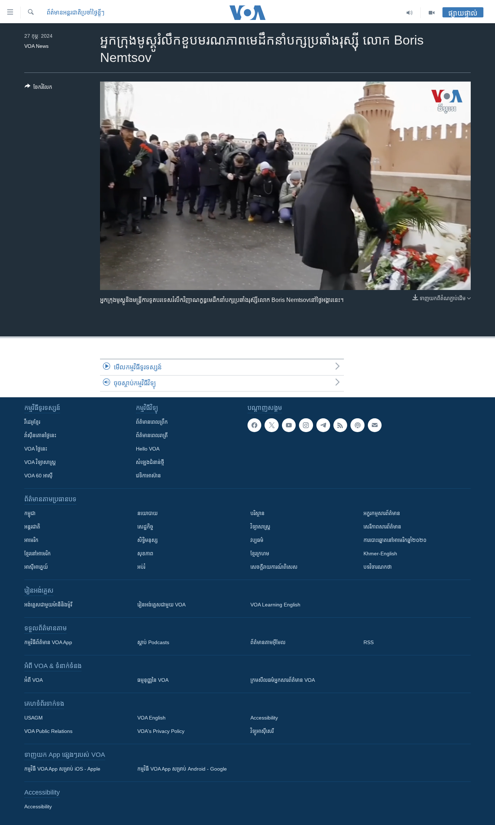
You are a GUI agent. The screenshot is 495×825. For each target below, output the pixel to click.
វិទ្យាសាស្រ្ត (260, 527)
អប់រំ (141, 567)
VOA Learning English (275, 605)
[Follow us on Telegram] (323, 425)
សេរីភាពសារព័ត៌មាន (382, 527)
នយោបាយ (147, 513)
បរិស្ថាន (257, 513)
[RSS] (340, 425)
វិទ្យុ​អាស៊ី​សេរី (262, 731)
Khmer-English (380, 553)
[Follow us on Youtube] (289, 425)
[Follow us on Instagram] (306, 425)
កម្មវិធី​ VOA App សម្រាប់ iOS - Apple (62, 769)
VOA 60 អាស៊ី (38, 475)
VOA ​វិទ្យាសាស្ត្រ (40, 462)
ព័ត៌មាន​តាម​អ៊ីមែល (268, 642)
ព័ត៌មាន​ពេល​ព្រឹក (152, 422)
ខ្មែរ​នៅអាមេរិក (37, 553)
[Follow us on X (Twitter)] (271, 425)
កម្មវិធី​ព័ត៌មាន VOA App (48, 642)
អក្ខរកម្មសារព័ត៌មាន (381, 513)
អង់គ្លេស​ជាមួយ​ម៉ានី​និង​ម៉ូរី (48, 605)
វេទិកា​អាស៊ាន (148, 475)
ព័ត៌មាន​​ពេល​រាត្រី (152, 435)
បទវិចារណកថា (377, 567)
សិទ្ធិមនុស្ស (147, 540)
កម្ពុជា (30, 513)
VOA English (151, 718)
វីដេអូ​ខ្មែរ (32, 422)
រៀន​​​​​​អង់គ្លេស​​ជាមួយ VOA (161, 605)
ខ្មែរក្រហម (259, 553)
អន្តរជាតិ (32, 527)
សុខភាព (145, 553)
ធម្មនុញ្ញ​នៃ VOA (153, 680)
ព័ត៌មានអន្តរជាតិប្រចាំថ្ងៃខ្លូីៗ (75, 12)
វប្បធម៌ (256, 540)
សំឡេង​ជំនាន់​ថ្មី (150, 462)
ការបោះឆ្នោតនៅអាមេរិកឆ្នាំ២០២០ (395, 540)
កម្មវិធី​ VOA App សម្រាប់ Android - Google (182, 769)
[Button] (38, 88)
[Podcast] (357, 425)
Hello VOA (147, 449)
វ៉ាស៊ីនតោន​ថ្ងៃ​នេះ (40, 435)
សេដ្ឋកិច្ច (145, 527)
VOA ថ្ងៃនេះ (35, 449)
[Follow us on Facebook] (254, 425)
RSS (368, 642)
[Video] (431, 12)
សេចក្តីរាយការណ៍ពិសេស (274, 567)
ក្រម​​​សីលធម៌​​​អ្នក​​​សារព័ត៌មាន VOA (282, 680)
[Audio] (410, 12)
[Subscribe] (375, 425)
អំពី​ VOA (33, 680)
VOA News (36, 46)
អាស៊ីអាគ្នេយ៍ (36, 567)
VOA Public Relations (48, 731)
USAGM (33, 718)
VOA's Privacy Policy (160, 731)
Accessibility (264, 718)
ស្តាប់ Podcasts (153, 642)
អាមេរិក (31, 540)
